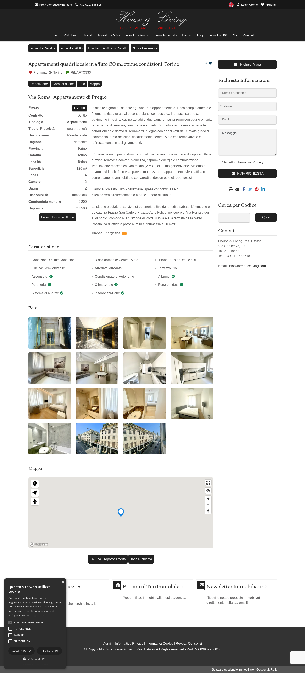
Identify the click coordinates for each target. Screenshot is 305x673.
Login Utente (249, 4)
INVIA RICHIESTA (249, 173)
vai (267, 217)
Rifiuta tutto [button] (49, 650)
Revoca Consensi (189, 643)
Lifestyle (87, 35)
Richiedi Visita (250, 64)
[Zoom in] (208, 499)
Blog (235, 35)
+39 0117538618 (90, 4)
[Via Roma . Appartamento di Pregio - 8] (192, 368)
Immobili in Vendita (42, 48)
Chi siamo (70, 35)
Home (55, 35)
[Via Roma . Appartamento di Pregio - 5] (49, 368)
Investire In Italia (166, 35)
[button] (35, 659)
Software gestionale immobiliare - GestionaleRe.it (244, 669)
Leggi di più (38, 615)
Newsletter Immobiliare (234, 586)
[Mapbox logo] (39, 544)
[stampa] (231, 189)
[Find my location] (208, 491)
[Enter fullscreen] (208, 483)
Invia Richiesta (141, 559)
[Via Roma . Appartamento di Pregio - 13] (49, 438)
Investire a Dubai (109, 35)
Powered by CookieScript (35, 664)
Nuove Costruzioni (145, 48)
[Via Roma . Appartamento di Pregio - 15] (144, 438)
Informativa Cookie (159, 643)
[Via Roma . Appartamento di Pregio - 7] (144, 368)
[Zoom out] (208, 505)
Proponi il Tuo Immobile (151, 586)
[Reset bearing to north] (208, 511)
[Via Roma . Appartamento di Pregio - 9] (49, 403)
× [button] (62, 582)
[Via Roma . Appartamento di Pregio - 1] (49, 333)
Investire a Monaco (137, 35)
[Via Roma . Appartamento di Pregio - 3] (144, 333)
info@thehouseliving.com (55, 4)
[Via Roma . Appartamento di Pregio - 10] (97, 403)
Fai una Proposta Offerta (57, 217)
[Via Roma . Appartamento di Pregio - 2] (97, 333)
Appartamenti (77, 122)
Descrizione (39, 84)
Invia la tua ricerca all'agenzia (60, 589)
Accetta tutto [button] (21, 650)
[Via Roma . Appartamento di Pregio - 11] (144, 403)
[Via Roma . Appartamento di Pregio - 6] (97, 368)
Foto (81, 84)
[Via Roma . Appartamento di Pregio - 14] (97, 438)
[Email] (238, 189)
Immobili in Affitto (71, 48)
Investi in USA (218, 35)
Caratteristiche (63, 84)
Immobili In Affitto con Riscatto (107, 48)
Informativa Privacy (129, 643)
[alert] (35, 623)
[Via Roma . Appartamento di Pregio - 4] (192, 333)
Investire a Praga (193, 35)
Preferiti (270, 4)
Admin (108, 643)
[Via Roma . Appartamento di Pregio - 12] (192, 403)
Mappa (95, 84)
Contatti (248, 35)
